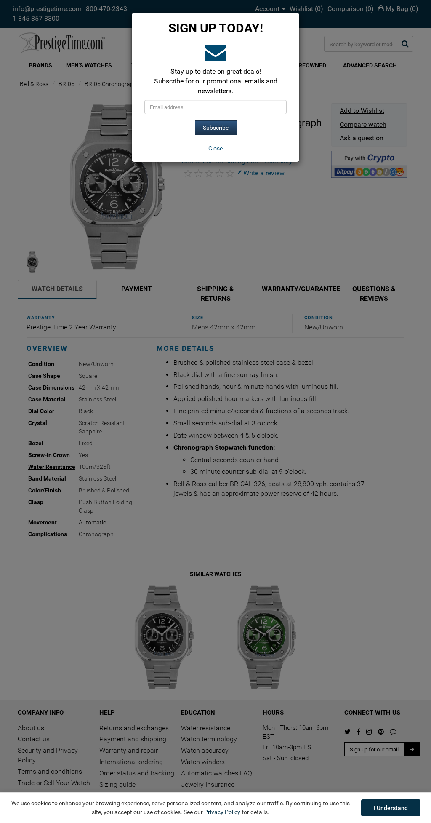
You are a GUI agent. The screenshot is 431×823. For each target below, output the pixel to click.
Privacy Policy (222, 812)
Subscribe (215, 127)
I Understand (391, 807)
